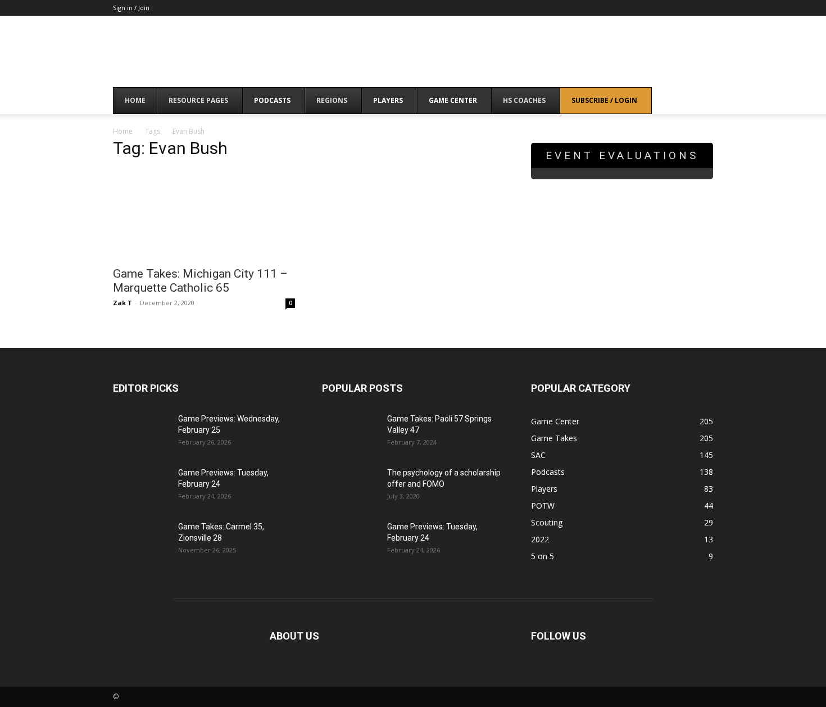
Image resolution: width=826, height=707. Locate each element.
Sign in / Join (131, 7)
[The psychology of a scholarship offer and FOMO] (350, 486)
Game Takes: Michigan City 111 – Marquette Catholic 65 (200, 280)
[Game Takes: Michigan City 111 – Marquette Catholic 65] (204, 215)
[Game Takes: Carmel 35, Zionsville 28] (141, 540)
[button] (699, 101)
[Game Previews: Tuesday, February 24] (141, 486)
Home (123, 131)
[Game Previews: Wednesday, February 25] (141, 432)
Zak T (122, 302)
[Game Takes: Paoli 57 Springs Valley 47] (350, 432)
